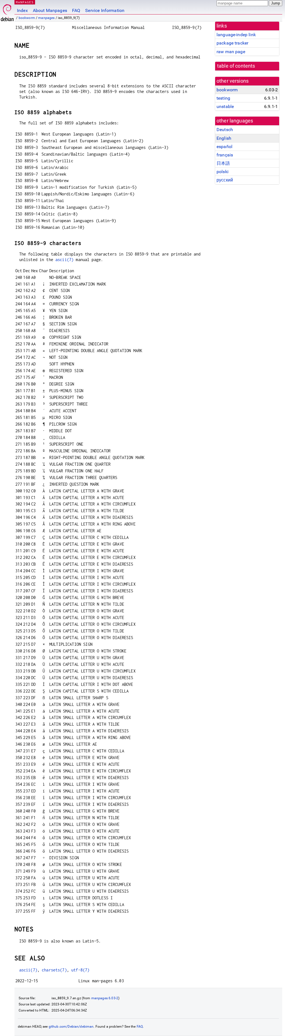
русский (225, 180)
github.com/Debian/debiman (71, 1026)
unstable (225, 106)
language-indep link (236, 34)
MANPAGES (25, 2)
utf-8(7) (80, 970)
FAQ (76, 10)
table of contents (236, 66)
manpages (46, 18)
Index (22, 10)
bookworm (27, 18)
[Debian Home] (7, 11)
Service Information (104, 10)
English (224, 138)
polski (223, 171)
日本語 (223, 163)
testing (223, 98)
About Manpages (50, 10)
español (224, 146)
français (225, 155)
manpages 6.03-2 (104, 998)
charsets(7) (54, 970)
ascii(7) (64, 259)
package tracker (232, 43)
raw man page (231, 51)
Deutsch (225, 129)
